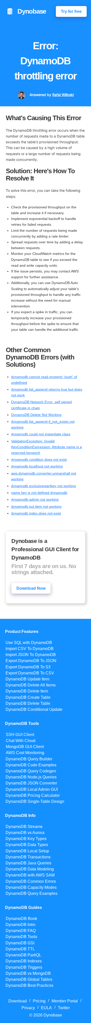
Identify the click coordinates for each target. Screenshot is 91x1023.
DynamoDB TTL (20, 949)
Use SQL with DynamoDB (29, 642)
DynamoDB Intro (20, 924)
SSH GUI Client (20, 734)
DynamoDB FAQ (21, 930)
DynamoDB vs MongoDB (28, 973)
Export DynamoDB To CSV (30, 673)
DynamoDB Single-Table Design (35, 801)
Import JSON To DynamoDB (31, 655)
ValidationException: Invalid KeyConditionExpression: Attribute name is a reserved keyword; (46, 447)
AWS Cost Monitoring (25, 753)
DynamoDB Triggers (24, 967)
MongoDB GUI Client (25, 747)
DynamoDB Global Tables (29, 979)
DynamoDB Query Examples (31, 893)
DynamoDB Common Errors (31, 881)
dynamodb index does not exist (36, 513)
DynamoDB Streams (24, 826)
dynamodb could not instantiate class (40, 434)
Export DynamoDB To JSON (31, 661)
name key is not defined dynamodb (39, 493)
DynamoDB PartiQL (23, 955)
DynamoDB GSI (20, 943)
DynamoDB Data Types (27, 845)
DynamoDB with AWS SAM (30, 875)
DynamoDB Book (21, 918)
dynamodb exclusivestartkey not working (43, 486)
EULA (46, 1008)
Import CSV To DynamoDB (30, 648)
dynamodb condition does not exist (39, 459)
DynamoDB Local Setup (27, 851)
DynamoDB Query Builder (29, 759)
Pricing (39, 1001)
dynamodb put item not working (36, 506)
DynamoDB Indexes (24, 961)
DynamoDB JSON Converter (31, 783)
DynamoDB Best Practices (29, 985)
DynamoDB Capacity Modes (31, 887)
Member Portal (65, 1001)
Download (17, 1001)
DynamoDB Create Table (28, 697)
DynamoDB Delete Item (27, 691)
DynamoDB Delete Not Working (36, 415)
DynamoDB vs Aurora (25, 832)
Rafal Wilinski (63, 95)
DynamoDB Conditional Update (34, 709)
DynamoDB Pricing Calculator (33, 795)
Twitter (64, 1008)
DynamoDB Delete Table (28, 703)
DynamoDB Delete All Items (31, 685)
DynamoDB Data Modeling (30, 869)
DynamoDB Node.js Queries (31, 777)
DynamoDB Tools (21, 937)
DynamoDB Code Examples (31, 765)
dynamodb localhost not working (37, 466)
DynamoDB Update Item (27, 679)
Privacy (28, 1008)
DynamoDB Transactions (28, 857)
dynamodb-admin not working (35, 499)
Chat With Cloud (20, 740)
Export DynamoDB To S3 (28, 667)
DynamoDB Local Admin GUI (32, 789)
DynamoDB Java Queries (28, 863)
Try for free (71, 11)
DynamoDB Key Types (26, 838)
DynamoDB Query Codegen (31, 771)
